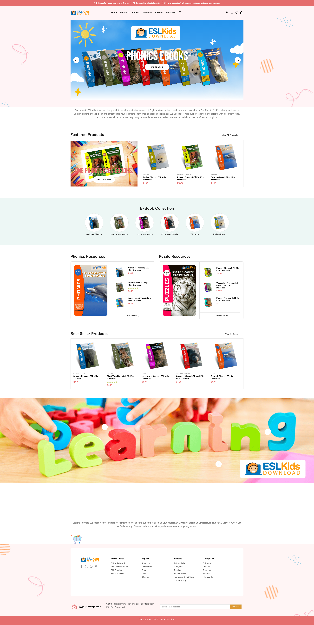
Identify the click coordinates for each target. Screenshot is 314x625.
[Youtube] (96, 566)
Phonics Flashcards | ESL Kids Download (227, 299)
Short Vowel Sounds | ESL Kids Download (139, 284)
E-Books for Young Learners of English (112, 3)
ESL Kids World (167, 522)
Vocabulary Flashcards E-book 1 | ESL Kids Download (227, 285)
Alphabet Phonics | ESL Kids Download (138, 269)
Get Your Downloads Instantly (148, 3)
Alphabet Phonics (184, 174)
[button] (180, 13)
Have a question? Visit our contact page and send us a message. (193, 3)
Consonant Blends (183, 373)
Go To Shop (157, 67)
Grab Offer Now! (104, 179)
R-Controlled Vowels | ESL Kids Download (140, 299)
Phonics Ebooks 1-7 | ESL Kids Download (227, 269)
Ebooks (146, 174)
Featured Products (87, 134)
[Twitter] (86, 566)
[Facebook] (81, 566)
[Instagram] (91, 566)
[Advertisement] (157, 501)
